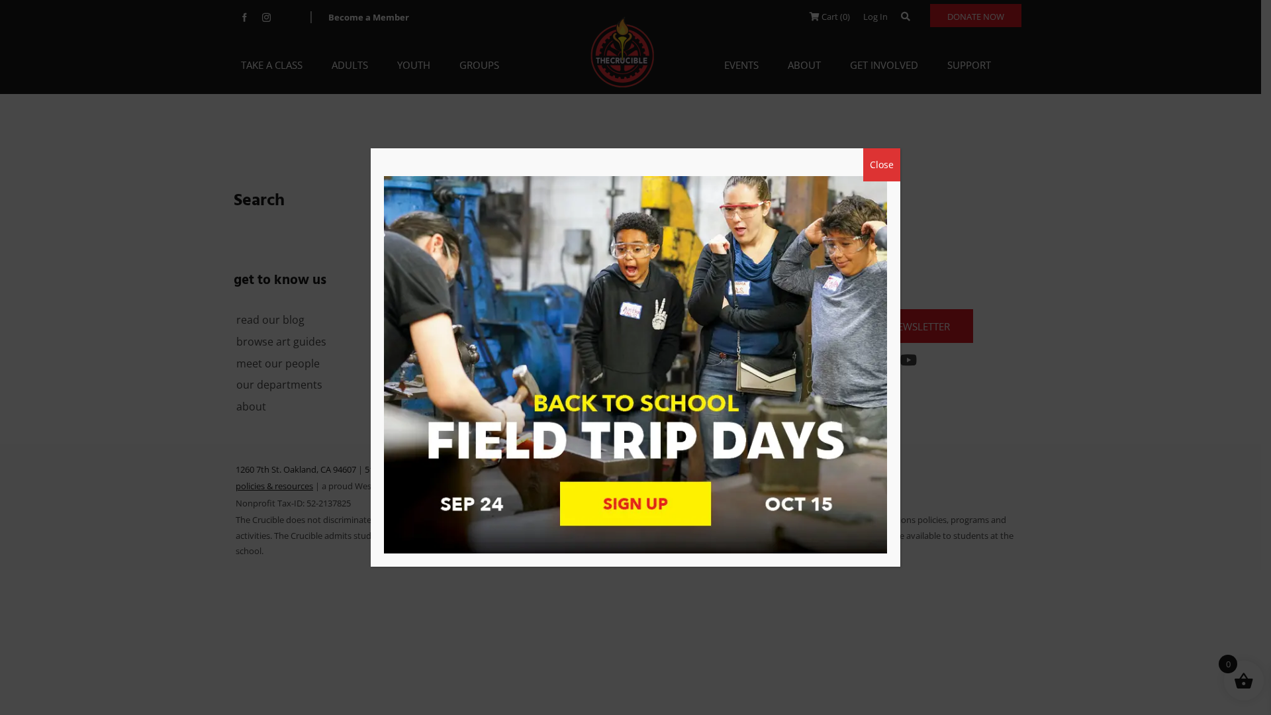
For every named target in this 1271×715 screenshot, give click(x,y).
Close (882, 164)
